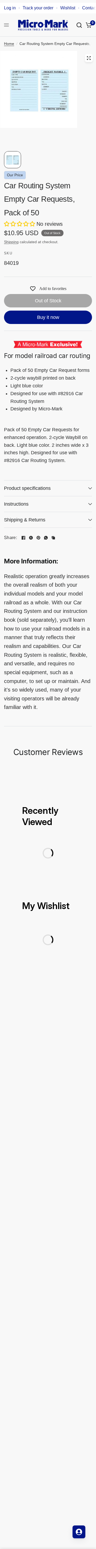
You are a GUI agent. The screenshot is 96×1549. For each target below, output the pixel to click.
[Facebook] (23, 538)
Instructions (16, 504)
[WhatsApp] (46, 538)
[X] (31, 538)
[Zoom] (89, 58)
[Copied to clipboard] (53, 538)
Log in (10, 8)
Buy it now (48, 317)
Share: (10, 538)
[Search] (79, 25)
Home (9, 43)
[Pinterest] (38, 538)
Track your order (38, 8)
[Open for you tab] (79, 1531)
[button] (20, 224)
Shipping (11, 242)
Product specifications (27, 488)
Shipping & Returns (24, 519)
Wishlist (67, 8)
